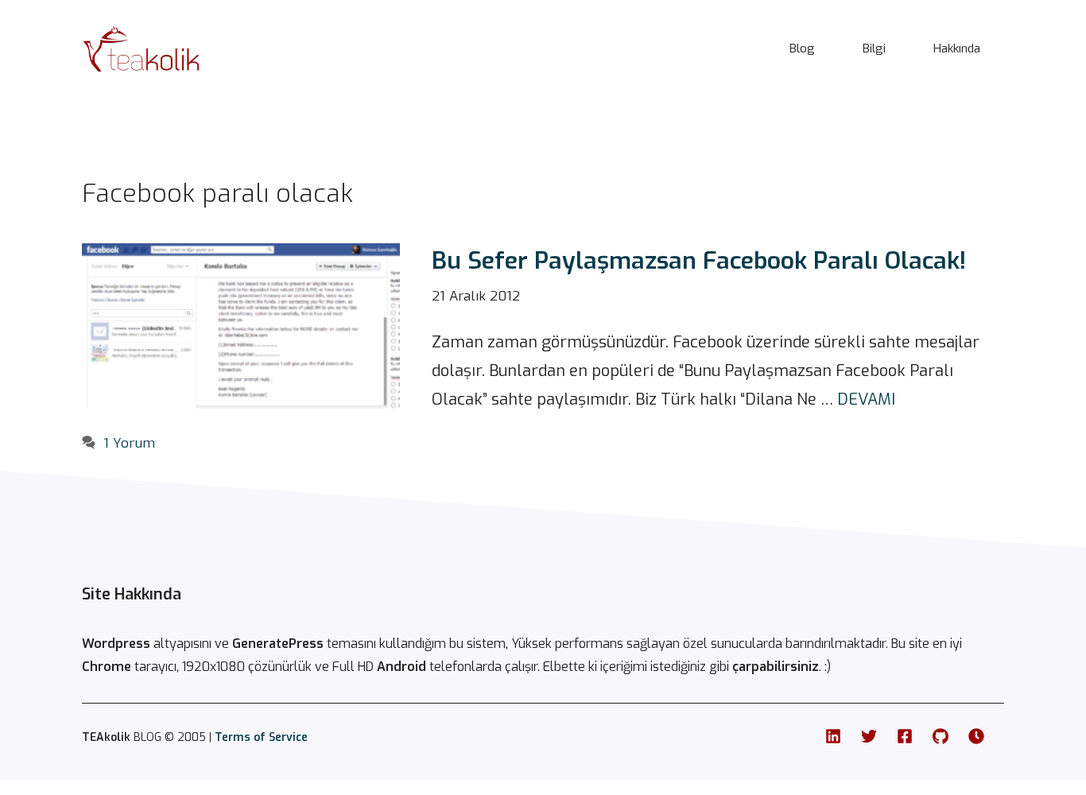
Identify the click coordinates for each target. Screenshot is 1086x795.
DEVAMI (866, 399)
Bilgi (874, 48)
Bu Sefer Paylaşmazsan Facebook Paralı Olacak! (699, 261)
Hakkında (956, 48)
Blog (802, 48)
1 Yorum (129, 443)
